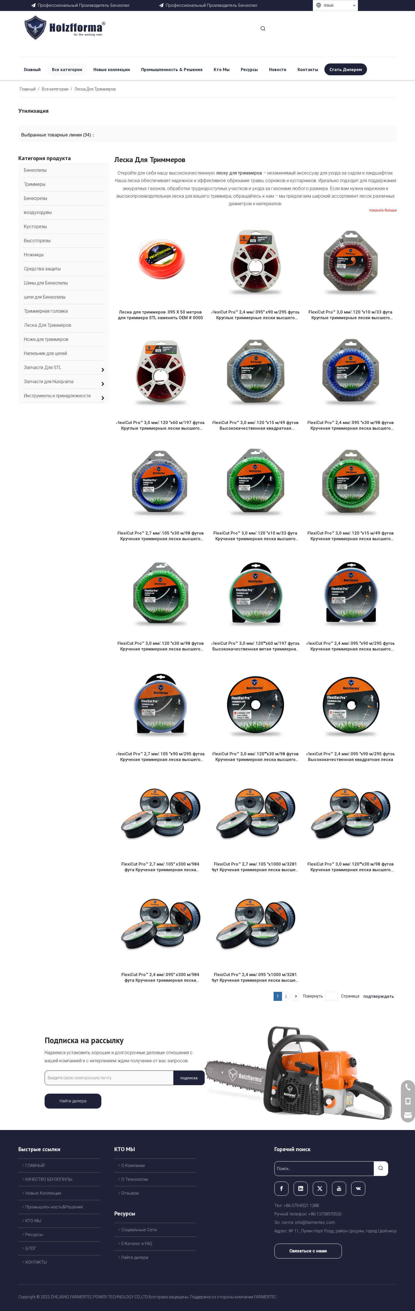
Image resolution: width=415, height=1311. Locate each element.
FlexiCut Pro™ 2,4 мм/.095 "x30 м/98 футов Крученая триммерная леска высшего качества (350, 425)
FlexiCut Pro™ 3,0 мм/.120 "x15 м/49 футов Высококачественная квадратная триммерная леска (255, 425)
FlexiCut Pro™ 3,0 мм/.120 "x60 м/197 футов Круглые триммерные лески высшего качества (160, 425)
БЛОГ (30, 1248)
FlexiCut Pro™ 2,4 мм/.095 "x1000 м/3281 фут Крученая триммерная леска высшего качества (255, 977)
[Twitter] (320, 1189)
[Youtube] (339, 1189)
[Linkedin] (301, 1189)
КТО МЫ (33, 1220)
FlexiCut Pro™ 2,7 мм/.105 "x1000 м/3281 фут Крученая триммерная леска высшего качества (255, 867)
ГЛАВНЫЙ (35, 1165)
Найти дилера (73, 1100)
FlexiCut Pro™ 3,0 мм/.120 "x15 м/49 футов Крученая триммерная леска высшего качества (350, 536)
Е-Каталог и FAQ (136, 1243)
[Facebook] (281, 1189)
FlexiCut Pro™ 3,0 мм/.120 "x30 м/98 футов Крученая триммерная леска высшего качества (160, 646)
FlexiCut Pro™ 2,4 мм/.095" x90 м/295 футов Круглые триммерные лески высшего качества (255, 315)
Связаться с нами (308, 1250)
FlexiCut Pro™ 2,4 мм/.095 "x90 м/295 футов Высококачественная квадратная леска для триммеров (350, 756)
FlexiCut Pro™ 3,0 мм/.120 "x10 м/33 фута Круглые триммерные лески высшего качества (350, 315)
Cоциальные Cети (139, 1229)
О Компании (133, 1165)
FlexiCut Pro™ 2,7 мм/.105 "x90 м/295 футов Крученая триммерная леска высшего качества (160, 756)
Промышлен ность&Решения (54, 1207)
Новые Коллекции (43, 1193)
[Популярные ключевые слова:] (263, 29)
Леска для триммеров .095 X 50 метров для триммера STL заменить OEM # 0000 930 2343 (160, 315)
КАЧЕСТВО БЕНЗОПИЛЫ (48, 1179)
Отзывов (130, 1193)
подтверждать (378, 996)
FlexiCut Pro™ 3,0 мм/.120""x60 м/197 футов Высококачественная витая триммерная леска (255, 646)
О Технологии (134, 1179)
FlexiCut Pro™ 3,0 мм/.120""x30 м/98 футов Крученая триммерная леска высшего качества (255, 756)
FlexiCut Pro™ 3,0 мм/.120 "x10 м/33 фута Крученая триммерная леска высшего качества (255, 536)
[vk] (358, 1189)
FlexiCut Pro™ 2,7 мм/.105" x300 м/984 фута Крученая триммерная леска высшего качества (160, 867)
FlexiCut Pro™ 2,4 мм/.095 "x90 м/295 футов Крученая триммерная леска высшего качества (350, 646)
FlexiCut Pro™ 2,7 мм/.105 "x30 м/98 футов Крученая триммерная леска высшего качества (160, 536)
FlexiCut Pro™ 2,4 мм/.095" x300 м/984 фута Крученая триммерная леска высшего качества (160, 977)
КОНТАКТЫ (36, 1262)
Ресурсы (34, 1234)
